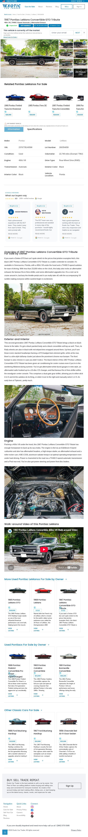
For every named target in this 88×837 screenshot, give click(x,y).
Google (19, 238)
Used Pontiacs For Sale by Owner (25, 644)
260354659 (41, 14)
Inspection (13, 25)
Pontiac (28, 14)
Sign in (79, 7)
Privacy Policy (76, 830)
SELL (67, 7)
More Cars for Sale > (10, 37)
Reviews (49, 7)
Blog (57, 7)
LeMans (34, 14)
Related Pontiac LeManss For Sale (25, 84)
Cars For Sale (21, 14)
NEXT (77, 32)
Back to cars (7, 14)
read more (13, 234)
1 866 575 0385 (11, 1)
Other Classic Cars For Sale (21, 710)
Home (14, 14)
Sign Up (70, 785)
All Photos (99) (80, 73)
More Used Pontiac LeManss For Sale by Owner (34, 579)
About (40, 7)
